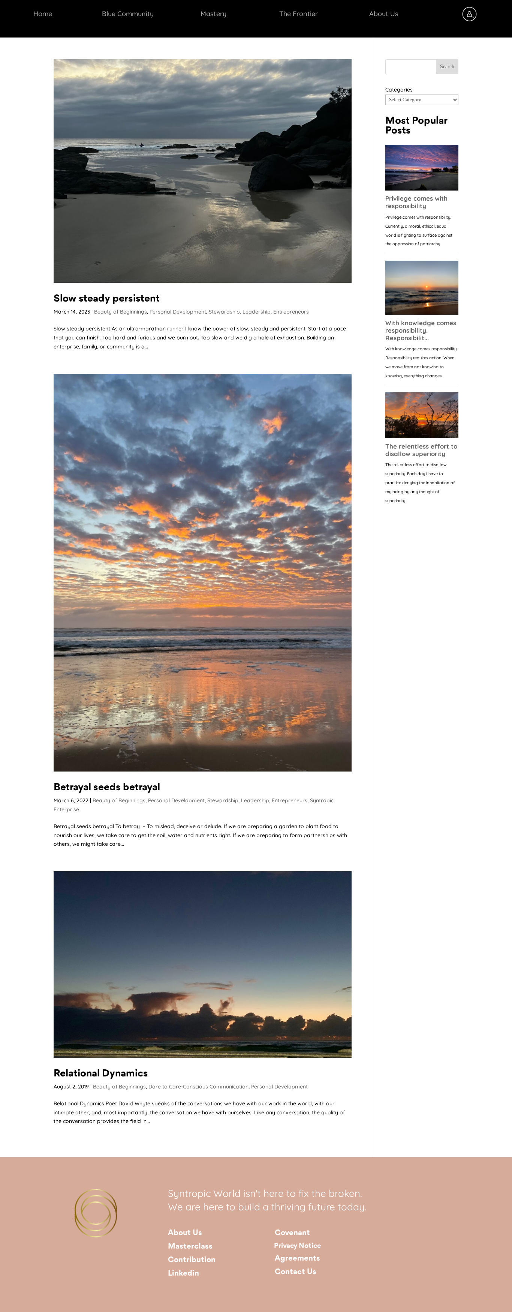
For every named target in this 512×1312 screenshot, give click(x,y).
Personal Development (178, 311)
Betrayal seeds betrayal (107, 787)
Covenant (292, 1233)
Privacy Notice (297, 1246)
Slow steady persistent (107, 299)
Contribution (192, 1260)
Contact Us (295, 1272)
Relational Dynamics (101, 1074)
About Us (185, 1233)
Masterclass (190, 1246)
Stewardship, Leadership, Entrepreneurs (259, 311)
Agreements (297, 1258)
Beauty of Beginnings (120, 311)
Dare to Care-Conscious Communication (198, 1086)
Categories (399, 89)
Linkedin (183, 1273)
